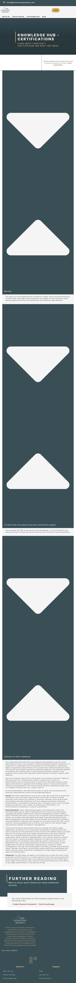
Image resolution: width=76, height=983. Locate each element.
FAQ (41, 971)
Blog (44, 16)
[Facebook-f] (31, 958)
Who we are (8, 971)
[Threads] (31, 961)
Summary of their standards (17, 757)
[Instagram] (35, 958)
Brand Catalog (18, 16)
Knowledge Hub (33, 16)
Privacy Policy (45, 978)
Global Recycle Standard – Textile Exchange (34, 904)
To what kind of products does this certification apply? (30, 525)
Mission (7, 291)
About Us (6, 16)
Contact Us (44, 975)
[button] (38, 182)
